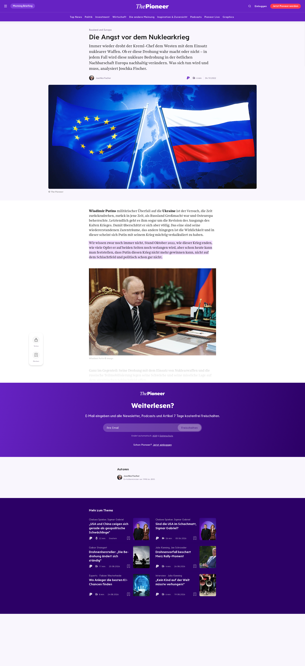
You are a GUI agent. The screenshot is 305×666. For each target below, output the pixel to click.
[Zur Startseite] (152, 6)
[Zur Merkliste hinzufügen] (36, 355)
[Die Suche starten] (249, 6)
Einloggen (261, 6)
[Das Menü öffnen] (5, 6)
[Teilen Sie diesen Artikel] (36, 340)
